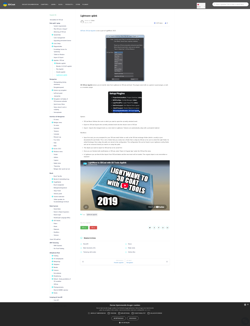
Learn (53, 4)
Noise (130, 244)
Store (78, 4)
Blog (60, 4)
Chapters (44, 4)
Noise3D (85, 244)
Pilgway (85, 4)
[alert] (125, 314)
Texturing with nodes (89, 252)
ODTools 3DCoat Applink (87, 31)
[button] (125, 323)
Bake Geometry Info (89, 248)
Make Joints (131, 248)
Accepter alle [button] (118, 318)
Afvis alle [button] (132, 318)
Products (69, 4)
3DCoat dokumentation (30, 4)
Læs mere (147, 310)
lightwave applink (92, 214)
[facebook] (154, 228)
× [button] (248, 304)
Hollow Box (131, 252)
